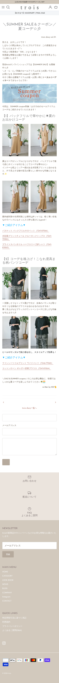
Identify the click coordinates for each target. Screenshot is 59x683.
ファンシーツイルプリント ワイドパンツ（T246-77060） (27, 363)
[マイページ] (49, 7)
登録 (8, 554)
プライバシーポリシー (12, 626)
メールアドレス (9, 425)
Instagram (6, 596)
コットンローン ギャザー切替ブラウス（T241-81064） (26, 368)
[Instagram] (4, 643)
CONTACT (6, 600)
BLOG (4, 588)
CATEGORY (7, 575)
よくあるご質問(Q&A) (12, 630)
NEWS (5, 584)
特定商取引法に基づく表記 (14, 617)
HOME (5, 571)
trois (9, 673)
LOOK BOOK (7, 580)
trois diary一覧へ (29, 408)
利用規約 (6, 621)
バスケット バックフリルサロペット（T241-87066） (25, 230)
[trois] (30, 7)
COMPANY (7, 592)
